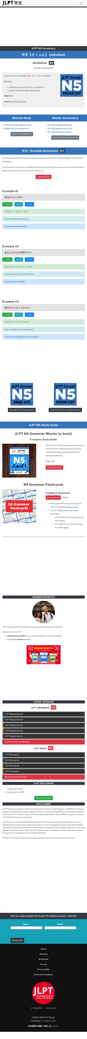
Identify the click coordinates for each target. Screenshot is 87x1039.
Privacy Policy (43, 969)
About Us (44, 954)
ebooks (43, 964)
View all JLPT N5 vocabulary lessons (65, 410)
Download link (53, 497)
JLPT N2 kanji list (12, 771)
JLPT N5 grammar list (14, 714)
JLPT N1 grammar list (14, 736)
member (15, 632)
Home (43, 949)
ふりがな (7, 204)
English (29, 204)
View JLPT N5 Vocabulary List (65, 137)
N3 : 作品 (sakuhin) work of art (60, 128)
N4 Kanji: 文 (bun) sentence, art (16, 128)
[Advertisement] (43, 26)
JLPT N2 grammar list (14, 731)
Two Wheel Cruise (48, 1021)
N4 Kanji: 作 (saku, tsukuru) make (17, 125)
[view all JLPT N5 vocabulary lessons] (71, 85)
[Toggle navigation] (81, 3)
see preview (72, 507)
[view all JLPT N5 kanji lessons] (21, 394)
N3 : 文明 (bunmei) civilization (60, 132)
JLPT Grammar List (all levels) (17, 742)
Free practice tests (43, 798)
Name (26, 924)
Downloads (43, 959)
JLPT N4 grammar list (14, 720)
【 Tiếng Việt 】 (36, 1008)
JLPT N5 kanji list (12, 755)
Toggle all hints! (43, 177)
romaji (18, 204)
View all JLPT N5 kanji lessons (21, 410)
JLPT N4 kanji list (12, 760)
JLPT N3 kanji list (12, 766)
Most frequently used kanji (16, 777)
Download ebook (54, 467)
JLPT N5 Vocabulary (17, 101)
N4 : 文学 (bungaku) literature (60, 125)
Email (60, 924)
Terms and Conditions (43, 975)
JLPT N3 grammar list (14, 725)
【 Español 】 (51, 1008)
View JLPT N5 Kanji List (22, 134)
